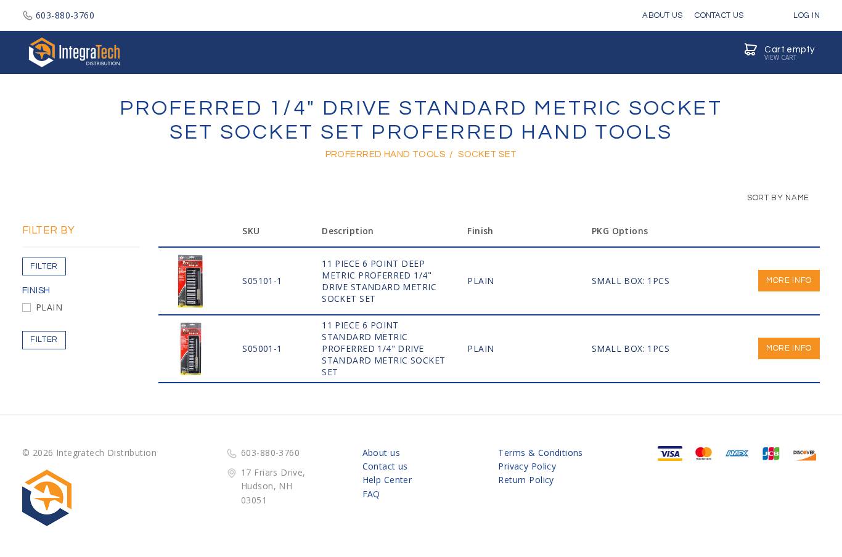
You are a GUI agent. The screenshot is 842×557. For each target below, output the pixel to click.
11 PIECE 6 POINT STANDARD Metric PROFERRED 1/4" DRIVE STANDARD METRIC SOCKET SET (383, 348)
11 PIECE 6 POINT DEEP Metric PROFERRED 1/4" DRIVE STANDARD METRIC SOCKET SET (379, 281)
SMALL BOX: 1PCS (630, 281)
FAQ (371, 494)
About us (381, 452)
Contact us (385, 466)
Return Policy (526, 480)
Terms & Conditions (540, 452)
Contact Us (719, 15)
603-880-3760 (65, 15)
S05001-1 (262, 348)
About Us (662, 15)
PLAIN (49, 307)
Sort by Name (777, 197)
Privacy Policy (527, 466)
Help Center (387, 480)
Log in (805, 15)
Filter (44, 266)
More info (789, 280)
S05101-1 (262, 281)
